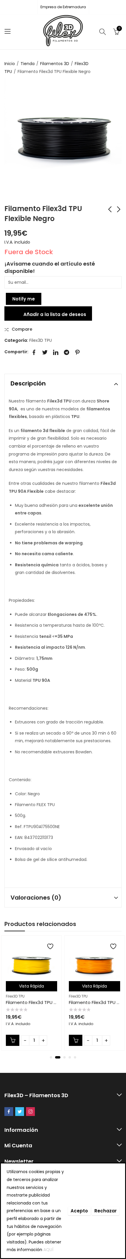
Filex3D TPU (40, 340)
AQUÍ (48, 1250)
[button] (51, 1057)
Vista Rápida (31, 986)
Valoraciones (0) (36, 897)
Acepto (79, 1211)
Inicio (9, 64)
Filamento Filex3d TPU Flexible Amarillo (47, 1002)
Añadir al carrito (12, 1040)
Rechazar (105, 1211)
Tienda (28, 64)
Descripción (28, 383)
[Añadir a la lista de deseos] (51, 946)
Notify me (23, 299)
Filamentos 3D (54, 64)
